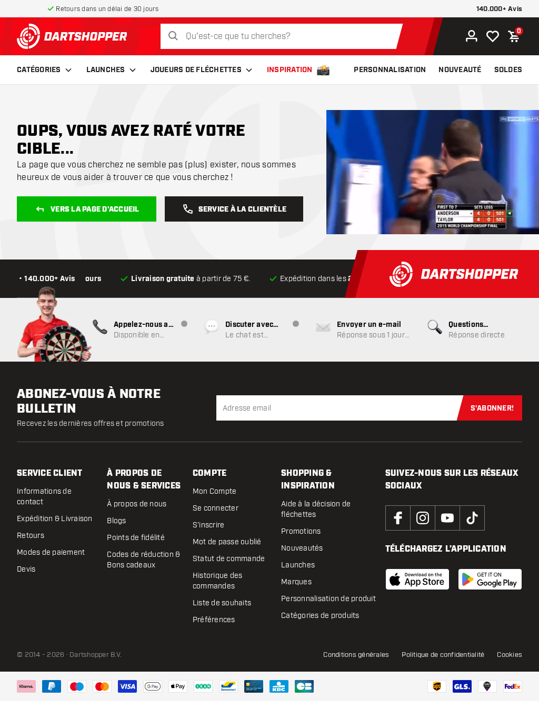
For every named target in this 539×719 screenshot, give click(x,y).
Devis (26, 569)
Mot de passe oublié (227, 541)
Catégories (39, 70)
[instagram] (422, 518)
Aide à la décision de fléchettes (316, 509)
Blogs (116, 520)
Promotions (301, 531)
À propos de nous (136, 504)
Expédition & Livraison (55, 518)
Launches (105, 70)
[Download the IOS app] (417, 579)
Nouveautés (302, 548)
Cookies (509, 655)
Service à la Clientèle (242, 209)
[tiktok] (472, 518)
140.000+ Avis (499, 9)
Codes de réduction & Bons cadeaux (143, 560)
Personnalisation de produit (328, 598)
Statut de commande (229, 558)
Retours (30, 535)
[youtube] (447, 518)
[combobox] (284, 36)
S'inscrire (209, 525)
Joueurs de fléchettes (196, 70)
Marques (296, 581)
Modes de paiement (51, 552)
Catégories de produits (320, 615)
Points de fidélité (136, 537)
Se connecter (215, 508)
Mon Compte (215, 491)
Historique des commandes (218, 581)
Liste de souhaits (222, 602)
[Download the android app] (490, 579)
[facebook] (398, 518)
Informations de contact (44, 496)
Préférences (214, 619)
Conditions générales (356, 655)
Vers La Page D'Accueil (95, 209)
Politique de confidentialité (443, 655)
